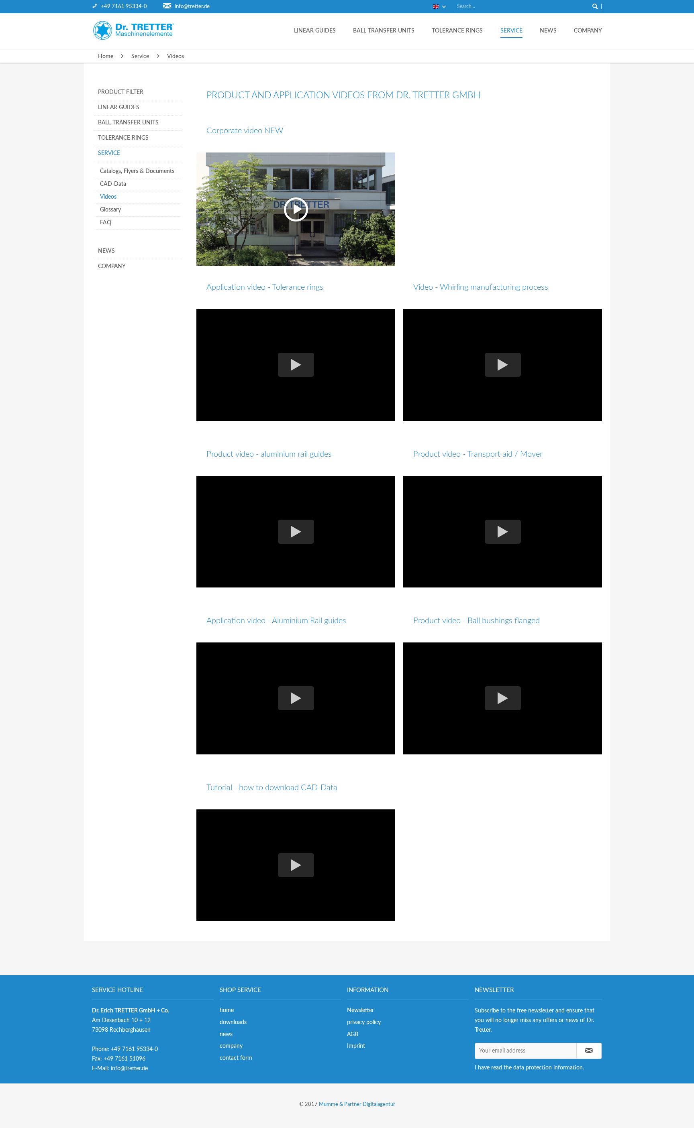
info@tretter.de (192, 6)
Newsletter (360, 1010)
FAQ (105, 223)
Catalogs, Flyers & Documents (137, 171)
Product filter (120, 92)
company (231, 1046)
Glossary (110, 210)
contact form (236, 1058)
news (226, 1034)
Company (112, 266)
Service (109, 153)
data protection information (548, 1068)
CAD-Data (113, 184)
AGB (352, 1034)
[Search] (595, 6)
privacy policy (364, 1022)
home (227, 1010)
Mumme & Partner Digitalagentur (357, 1104)
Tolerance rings (123, 138)
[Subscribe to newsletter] (589, 1051)
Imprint (356, 1046)
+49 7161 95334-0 (124, 6)
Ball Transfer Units (128, 123)
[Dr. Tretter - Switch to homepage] (140, 30)
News (106, 251)
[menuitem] (127, 7)
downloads (233, 1022)
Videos (108, 197)
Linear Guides (118, 107)
